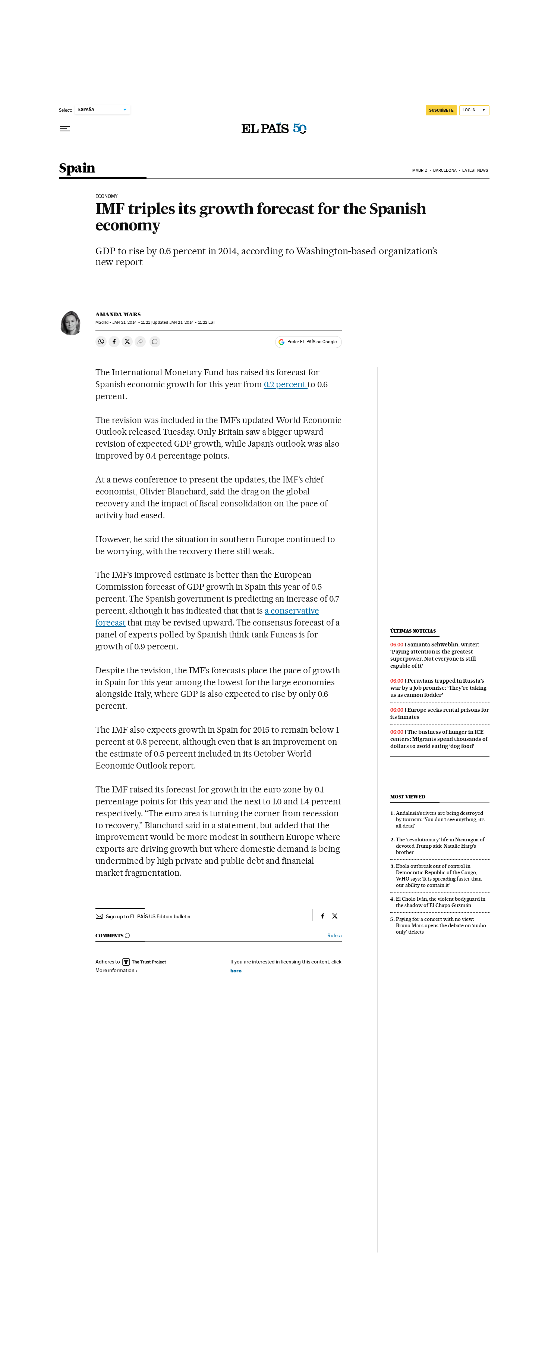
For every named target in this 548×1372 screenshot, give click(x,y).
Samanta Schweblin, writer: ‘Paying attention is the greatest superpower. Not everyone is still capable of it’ (434, 655)
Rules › (334, 935)
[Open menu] (65, 129)
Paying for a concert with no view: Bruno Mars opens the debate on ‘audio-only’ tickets (442, 925)
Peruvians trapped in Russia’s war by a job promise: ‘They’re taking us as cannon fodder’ (438, 687)
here (236, 970)
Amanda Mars (118, 314)
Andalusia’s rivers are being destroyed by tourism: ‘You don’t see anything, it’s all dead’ (440, 819)
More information (115, 970)
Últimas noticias (413, 631)
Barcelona (445, 170)
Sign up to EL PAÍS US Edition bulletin (148, 916)
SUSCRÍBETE (441, 110)
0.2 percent (286, 384)
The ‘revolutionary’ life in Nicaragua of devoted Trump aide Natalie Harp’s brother (440, 845)
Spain (77, 168)
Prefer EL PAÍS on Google (312, 341)
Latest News (475, 170)
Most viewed (407, 797)
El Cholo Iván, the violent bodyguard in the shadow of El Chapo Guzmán (440, 902)
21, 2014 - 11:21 (131, 322)
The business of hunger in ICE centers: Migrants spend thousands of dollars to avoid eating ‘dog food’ (439, 739)
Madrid (420, 170)
